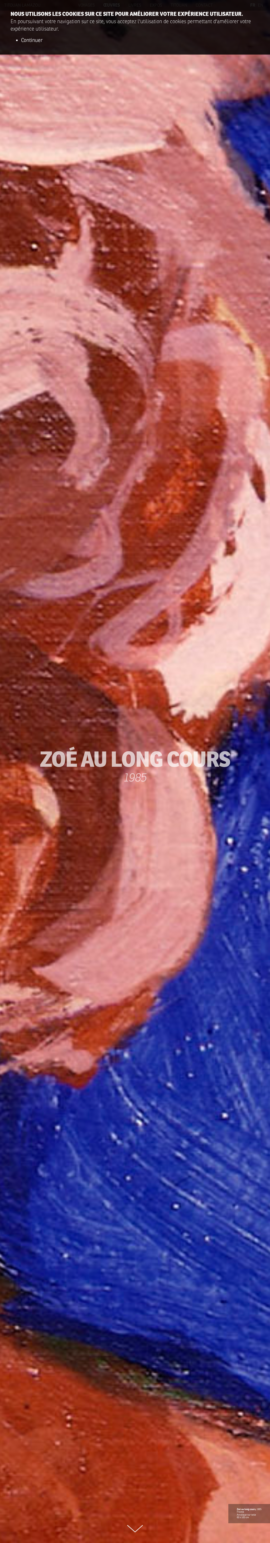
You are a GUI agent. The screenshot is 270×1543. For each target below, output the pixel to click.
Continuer (32, 40)
